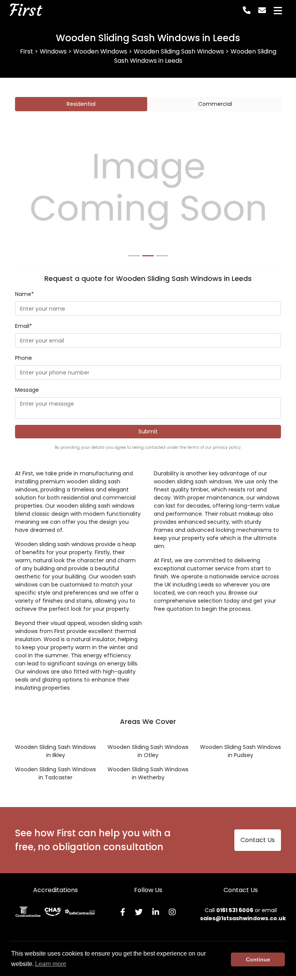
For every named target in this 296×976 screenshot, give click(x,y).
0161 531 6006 (234, 910)
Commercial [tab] (215, 104)
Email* (23, 326)
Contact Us (257, 840)
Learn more (50, 964)
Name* (24, 294)
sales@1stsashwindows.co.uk (243, 918)
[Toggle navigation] (278, 10)
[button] (35, 191)
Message (27, 390)
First (25, 10)
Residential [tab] (81, 104)
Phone (23, 358)
